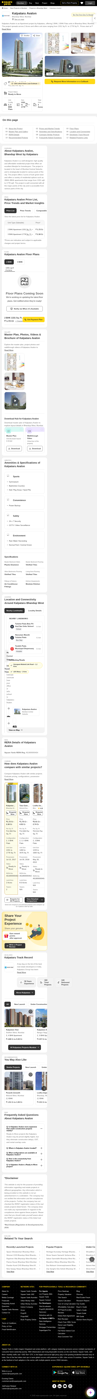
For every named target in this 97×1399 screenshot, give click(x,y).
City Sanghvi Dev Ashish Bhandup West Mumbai (62, 1269)
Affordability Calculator (66, 1307)
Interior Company (27, 1307)
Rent (37, 3)
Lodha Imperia (39, 806)
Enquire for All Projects (15, 900)
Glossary (79, 1294)
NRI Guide (80, 1316)
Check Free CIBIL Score (67, 1322)
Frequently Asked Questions (8, 1305)
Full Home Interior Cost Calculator (66, 1332)
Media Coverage (8, 1297)
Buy (30, 3)
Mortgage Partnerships (47, 1327)
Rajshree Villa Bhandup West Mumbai (21, 1259)
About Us (5, 1291)
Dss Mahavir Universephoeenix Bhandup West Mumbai (62, 1265)
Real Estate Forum (83, 1297)
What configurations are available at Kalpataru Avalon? (21, 1154)
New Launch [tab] (19, 1004)
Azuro (23, 1310)
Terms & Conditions (9, 1323)
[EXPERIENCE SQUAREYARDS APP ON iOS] (78, 1374)
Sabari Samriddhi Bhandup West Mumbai (62, 1259)
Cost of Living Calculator (67, 1304)
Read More (6, 29)
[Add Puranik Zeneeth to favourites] (31, 1075)
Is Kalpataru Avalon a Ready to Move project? (21, 1166)
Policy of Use (7, 1326)
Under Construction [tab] (39, 1004)
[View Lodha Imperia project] (38, 793)
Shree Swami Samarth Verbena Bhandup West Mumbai (62, 1255)
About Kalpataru (23, 993)
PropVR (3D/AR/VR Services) (46, 1310)
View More (10, 1272)
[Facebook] (54, 1386)
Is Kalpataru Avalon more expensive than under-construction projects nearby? (21, 1129)
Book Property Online (28, 1320)
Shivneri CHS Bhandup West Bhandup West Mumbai (22, 1255)
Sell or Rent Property (69, 3)
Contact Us (6, 1313)
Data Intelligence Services (45, 1322)
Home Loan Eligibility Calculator (65, 1326)
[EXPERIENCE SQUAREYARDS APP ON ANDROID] (61, 1374)
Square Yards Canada (29, 1291)
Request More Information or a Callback (71, 81)
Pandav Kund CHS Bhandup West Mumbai (22, 1265)
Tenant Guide (81, 1313)
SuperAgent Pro (45, 1330)
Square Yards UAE (27, 1294)
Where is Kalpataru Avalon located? (23, 1148)
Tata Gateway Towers (28, 806)
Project (44, 3)
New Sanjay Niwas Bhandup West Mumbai (22, 1269)
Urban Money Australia (29, 1304)
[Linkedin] (60, 1386)
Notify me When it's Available (26, 309)
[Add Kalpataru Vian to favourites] (31, 1012)
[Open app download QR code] (95, 18)
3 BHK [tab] (20, 262)
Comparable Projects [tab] (45, 211)
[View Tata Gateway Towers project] (24, 793)
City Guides (80, 1304)
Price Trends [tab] (25, 211)
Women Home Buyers (84, 1320)
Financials (5, 1301)
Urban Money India (27, 1301)
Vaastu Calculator (64, 1301)
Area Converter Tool (65, 1337)
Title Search (62, 1297)
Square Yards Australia (29, 1297)
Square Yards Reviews (10, 1309)
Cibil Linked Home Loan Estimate (26, 83)
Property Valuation (64, 1294)
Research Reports (83, 1301)
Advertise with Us (45, 1315)
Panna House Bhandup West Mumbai (21, 1262)
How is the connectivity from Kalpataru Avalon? (18, 1160)
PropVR (23, 1313)
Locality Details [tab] (35, 611)
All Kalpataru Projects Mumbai (23, 1047)
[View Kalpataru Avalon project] (11, 793)
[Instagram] (70, 1386)
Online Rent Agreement (66, 1316)
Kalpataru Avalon (13, 806)
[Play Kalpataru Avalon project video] (70, 66)
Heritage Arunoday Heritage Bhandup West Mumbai (62, 1252)
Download (15, 449)
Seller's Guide (81, 1310)
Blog (78, 1291)
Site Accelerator (45, 1306)
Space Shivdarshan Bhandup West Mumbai (22, 1252)
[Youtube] (65, 1386)
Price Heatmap (63, 1291)
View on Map (14, 730)
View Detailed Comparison (32, 900)
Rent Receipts (63, 1319)
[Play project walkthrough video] (15, 400)
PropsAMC (25, 1316)
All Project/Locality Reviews (65, 1311)
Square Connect (45, 1300)
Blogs (53, 3)
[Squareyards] (7, 3)
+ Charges (19, 321)
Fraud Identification (9, 1329)
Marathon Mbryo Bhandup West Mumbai (62, 1262)
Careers (5, 1294)
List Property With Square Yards (45, 1295)
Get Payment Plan (35, 319)
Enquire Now (12, 813)
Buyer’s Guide (81, 1307)
